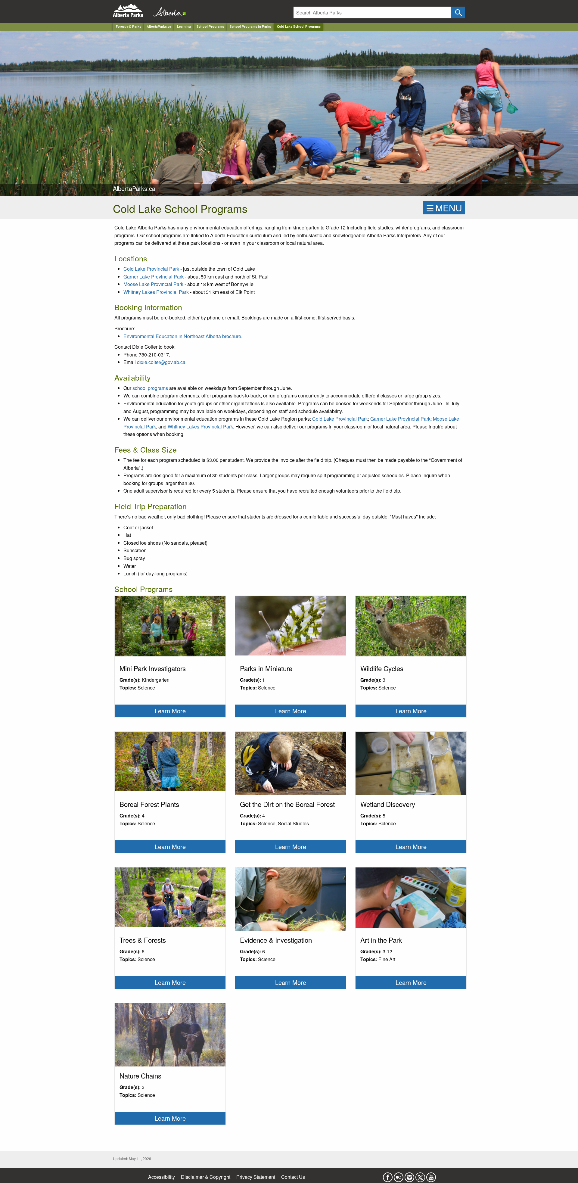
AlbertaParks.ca (159, 27)
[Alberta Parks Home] (132, 10)
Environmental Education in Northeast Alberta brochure (182, 336)
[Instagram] (409, 1175)
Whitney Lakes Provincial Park (156, 291)
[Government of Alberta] (168, 10)
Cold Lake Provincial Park (151, 268)
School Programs (210, 27)
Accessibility (161, 1176)
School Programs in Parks (250, 27)
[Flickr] (398, 1175)
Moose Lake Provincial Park (153, 284)
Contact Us (293, 1176)
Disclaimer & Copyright (205, 1176)
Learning (184, 27)
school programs (150, 387)
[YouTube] (431, 1175)
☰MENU (444, 207)
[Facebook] (388, 1175)
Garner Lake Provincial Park (153, 276)
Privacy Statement (255, 1176)
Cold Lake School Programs (299, 27)
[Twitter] (420, 1175)
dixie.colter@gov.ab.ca (161, 362)
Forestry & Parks (128, 27)
